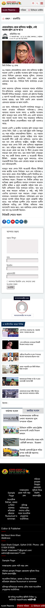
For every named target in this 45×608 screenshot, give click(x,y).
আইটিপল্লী (32, 599)
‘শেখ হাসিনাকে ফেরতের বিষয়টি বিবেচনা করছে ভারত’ (30, 343)
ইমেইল (9, 265)
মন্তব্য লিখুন (11, 238)
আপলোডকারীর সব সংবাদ (22, 315)
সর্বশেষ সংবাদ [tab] (12, 411)
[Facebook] (4, 222)
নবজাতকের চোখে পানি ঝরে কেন (24, 493)
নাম (8, 257)
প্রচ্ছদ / (8, 18)
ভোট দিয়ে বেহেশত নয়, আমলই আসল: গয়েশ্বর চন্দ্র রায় (30, 331)
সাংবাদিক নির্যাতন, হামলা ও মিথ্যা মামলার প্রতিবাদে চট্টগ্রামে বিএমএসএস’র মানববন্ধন (11, 509)
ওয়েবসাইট (11, 273)
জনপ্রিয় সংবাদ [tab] (33, 410)
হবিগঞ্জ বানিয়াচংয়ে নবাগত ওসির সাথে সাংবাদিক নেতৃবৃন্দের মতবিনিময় (24, 512)
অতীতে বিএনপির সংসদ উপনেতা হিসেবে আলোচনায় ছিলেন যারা (30, 355)
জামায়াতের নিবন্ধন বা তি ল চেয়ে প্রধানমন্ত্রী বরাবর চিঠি (30, 380)
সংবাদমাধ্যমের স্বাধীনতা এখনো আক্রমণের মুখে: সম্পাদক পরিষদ (29, 418)
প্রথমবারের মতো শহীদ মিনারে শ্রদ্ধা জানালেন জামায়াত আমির (29, 392)
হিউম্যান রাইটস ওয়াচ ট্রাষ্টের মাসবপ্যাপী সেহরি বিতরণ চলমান (31, 430)
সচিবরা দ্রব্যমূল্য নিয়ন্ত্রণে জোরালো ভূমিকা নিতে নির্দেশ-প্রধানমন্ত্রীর (37, 487)
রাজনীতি (16, 18)
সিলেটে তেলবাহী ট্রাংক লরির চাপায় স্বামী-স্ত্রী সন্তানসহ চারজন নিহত (31, 453)
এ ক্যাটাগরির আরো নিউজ (13, 324)
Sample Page (11, 494)
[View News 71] (15, 471)
